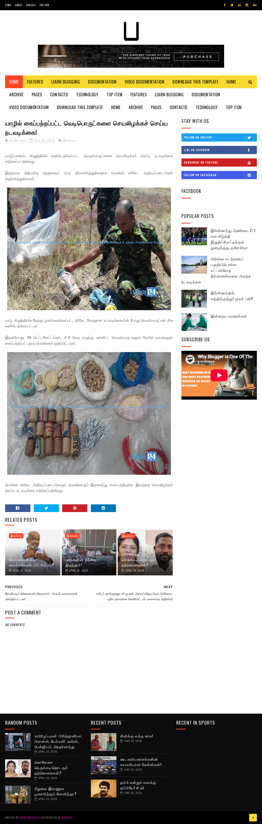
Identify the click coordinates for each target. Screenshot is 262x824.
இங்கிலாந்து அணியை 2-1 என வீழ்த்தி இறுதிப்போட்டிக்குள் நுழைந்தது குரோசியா (233, 238)
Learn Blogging (65, 82)
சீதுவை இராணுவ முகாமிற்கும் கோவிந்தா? (56, 790)
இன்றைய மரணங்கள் (229, 316)
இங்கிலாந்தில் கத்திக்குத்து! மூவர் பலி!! (232, 295)
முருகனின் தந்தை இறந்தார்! (81, 561)
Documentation (102, 82)
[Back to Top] (253, 817)
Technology (87, 94)
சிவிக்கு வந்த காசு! (136, 735)
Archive (16, 94)
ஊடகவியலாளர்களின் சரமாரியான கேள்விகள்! (140, 761)
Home (8, 5)
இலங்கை (69, 140)
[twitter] (232, 5)
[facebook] (224, 5)
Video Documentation (145, 82)
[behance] (254, 5)
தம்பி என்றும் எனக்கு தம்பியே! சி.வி (138, 784)
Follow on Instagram (200, 175)
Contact (31, 5)
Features (35, 82)
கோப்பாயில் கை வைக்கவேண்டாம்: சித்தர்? (31, 561)
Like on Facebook (197, 150)
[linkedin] (239, 5)
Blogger (66, 817)
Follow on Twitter (198, 137)
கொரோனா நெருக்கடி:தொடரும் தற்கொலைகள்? (138, 559)
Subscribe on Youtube (201, 162)
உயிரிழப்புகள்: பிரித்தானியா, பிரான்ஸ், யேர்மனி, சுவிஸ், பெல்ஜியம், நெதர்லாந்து (59, 741)
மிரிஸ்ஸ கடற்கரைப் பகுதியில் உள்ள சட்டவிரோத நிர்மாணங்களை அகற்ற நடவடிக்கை (216, 270)
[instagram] (247, 5)
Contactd (59, 94)
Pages (37, 94)
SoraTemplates (29, 817)
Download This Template (195, 82)
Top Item (44, 5)
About (18, 5)
